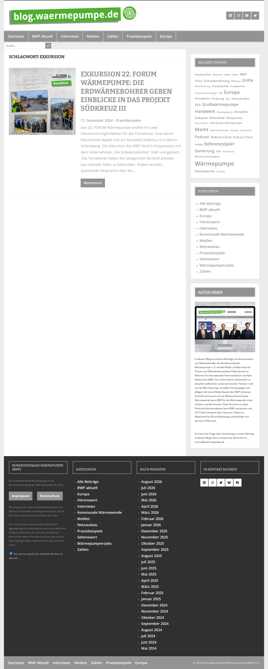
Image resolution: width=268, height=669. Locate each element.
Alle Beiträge (210, 203)
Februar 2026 (152, 518)
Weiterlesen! (93, 183)
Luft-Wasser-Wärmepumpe (225, 123)
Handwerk (205, 111)
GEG (198, 105)
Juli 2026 (148, 487)
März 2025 (150, 586)
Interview (217, 117)
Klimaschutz (234, 118)
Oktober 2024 (152, 617)
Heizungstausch (225, 112)
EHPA (247, 80)
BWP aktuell (210, 209)
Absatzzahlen (203, 74)
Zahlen (205, 271)
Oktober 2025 (152, 543)
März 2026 (150, 512)
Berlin (235, 74)
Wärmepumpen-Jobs (217, 265)
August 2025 (151, 555)
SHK (218, 151)
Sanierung (204, 150)
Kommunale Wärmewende (222, 234)
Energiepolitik (220, 86)
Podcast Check (243, 137)
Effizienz (236, 81)
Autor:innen (210, 292)
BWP (243, 74)
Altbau (227, 74)
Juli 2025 (148, 561)
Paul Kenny (246, 130)
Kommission (201, 123)
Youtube (220, 171)
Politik (199, 144)
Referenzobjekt (219, 144)
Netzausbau (210, 246)
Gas (228, 98)
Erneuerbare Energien (206, 93)
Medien (206, 240)
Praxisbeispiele (128, 120)
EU (220, 93)
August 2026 (151, 481)
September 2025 (155, 549)
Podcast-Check (221, 137)
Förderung (217, 98)
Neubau (235, 130)
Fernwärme (202, 98)
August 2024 (151, 629)
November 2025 (154, 537)
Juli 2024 (148, 636)
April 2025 (149, 580)
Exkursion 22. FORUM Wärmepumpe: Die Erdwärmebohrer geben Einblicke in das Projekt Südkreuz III (126, 91)
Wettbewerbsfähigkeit (207, 156)
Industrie (201, 118)
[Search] (48, 46)
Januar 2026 (151, 524)
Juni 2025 (148, 568)
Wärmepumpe (214, 163)
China (198, 81)
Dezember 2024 (154, 605)
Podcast (202, 136)
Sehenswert (209, 259)
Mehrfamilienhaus (219, 130)
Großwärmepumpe (220, 104)
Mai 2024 (148, 648)
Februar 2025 (152, 592)
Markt (202, 129)
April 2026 (149, 506)
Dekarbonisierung (217, 81)
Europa (232, 92)
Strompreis (228, 151)
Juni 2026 (148, 494)
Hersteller (241, 112)
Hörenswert (210, 222)
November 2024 (154, 611)
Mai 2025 (148, 574)
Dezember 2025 (154, 531)
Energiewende (237, 86)
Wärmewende (205, 171)
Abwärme (218, 74)
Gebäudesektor (241, 98)
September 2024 (155, 623)
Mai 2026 (148, 500)
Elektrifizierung (202, 86)
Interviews (208, 228)
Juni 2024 (148, 642)
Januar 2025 (151, 598)
